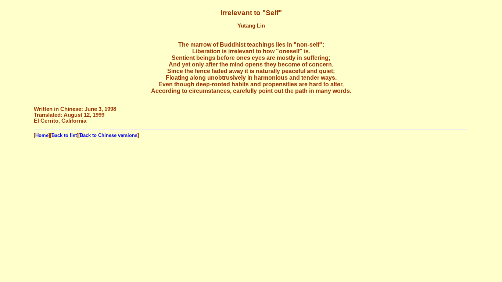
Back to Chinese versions (108, 135)
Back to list (64, 135)
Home (42, 135)
